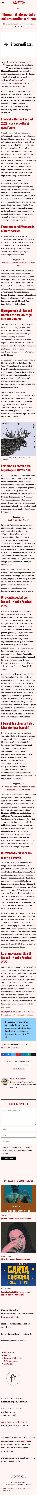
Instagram (15, 1047)
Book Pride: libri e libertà (18, 520)
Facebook (5, 1047)
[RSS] (21, 1476)
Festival (9, 1061)
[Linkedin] (23, 1054)
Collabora (11, 1488)
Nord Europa (27, 1065)
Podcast (7, 1355)
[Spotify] (18, 1476)
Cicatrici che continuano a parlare (15, 1259)
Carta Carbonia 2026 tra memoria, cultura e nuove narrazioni (15, 1293)
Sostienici (8, 1364)
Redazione (9, 1352)
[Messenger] (8, 1054)
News (18, 9)
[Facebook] (3, 1054)
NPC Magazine (11, 1361)
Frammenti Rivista (10, 1317)
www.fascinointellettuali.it (14, 1422)
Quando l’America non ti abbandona (16, 1218)
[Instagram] (15, 1476)
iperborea (18, 1065)
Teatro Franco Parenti (18, 1068)
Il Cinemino (10, 1065)
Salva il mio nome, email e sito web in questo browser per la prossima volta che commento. (16, 1150)
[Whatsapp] (28, 1054)
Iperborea (18, 83)
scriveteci (25, 1441)
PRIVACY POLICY (26, 1488)
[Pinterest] (18, 1054)
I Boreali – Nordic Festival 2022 (22, 1061)
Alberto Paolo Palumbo (18, 1079)
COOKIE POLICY (6, 1490)
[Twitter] (13, 1054)
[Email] (33, 1054)
